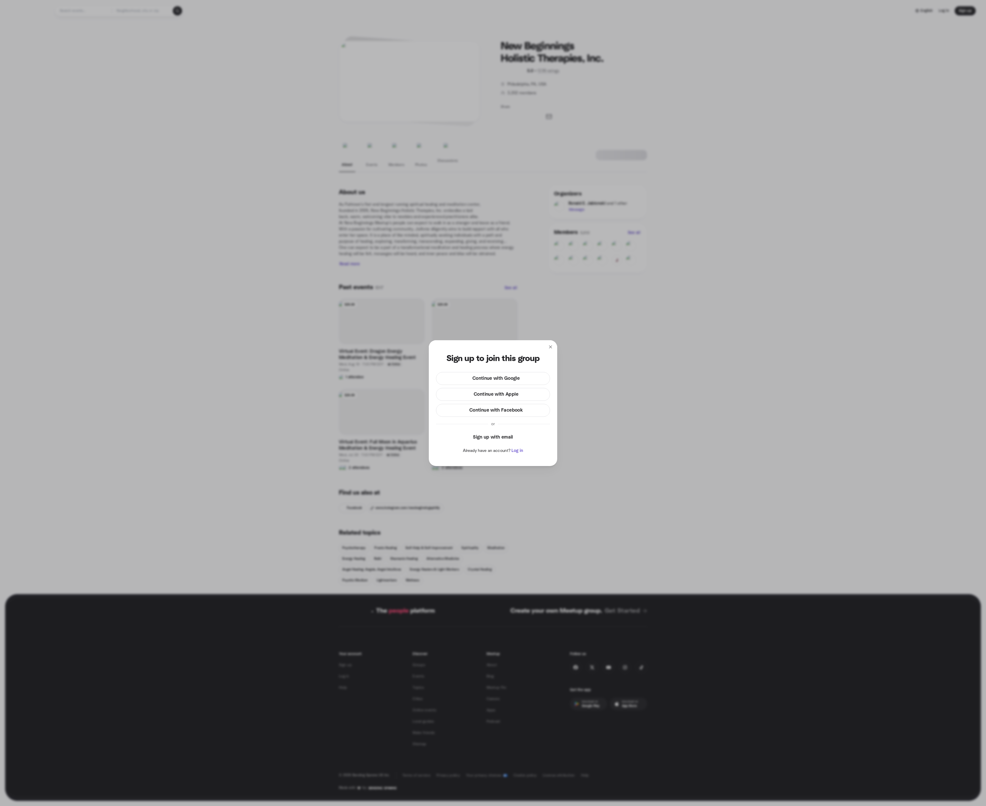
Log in (517, 451)
